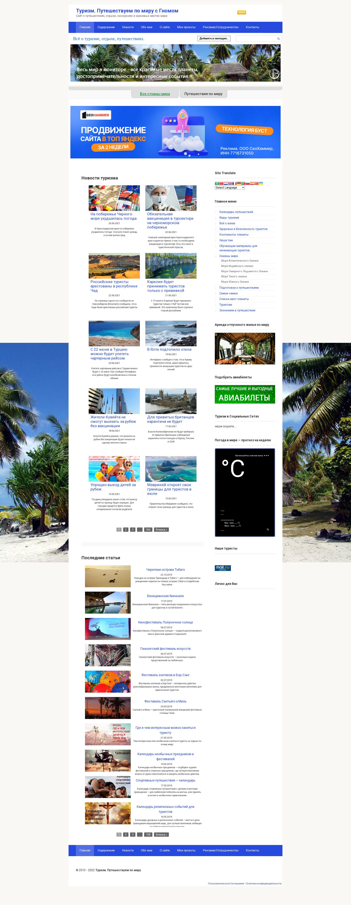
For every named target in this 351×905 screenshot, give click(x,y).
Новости (128, 27)
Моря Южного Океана (235, 281)
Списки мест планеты (234, 299)
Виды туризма (229, 217)
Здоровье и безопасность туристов (243, 229)
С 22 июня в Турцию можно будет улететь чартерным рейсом (109, 353)
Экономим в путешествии (237, 310)
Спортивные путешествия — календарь (165, 780)
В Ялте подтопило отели (169, 349)
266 (148, 529)
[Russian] (248, 183)
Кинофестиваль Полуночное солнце (165, 622)
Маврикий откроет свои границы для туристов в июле (169, 489)
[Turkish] (256, 183)
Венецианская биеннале (165, 596)
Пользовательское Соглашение (226, 883)
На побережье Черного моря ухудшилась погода (113, 216)
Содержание (106, 27)
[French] (234, 183)
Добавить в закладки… (214, 38)
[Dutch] (226, 183)
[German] (239, 183)
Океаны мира (228, 256)
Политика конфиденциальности (264, 883)
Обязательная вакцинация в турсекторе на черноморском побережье (170, 220)
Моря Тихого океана (234, 276)
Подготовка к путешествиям (239, 287)
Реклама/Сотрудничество (221, 27)
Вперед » (161, 529)
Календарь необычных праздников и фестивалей (165, 756)
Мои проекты (186, 27)
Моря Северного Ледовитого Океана (244, 271)
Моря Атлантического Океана (239, 260)
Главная (85, 850)
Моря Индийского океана (237, 266)
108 (148, 834)
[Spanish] (252, 183)
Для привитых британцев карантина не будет (170, 419)
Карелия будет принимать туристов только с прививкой (166, 286)
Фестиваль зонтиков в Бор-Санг (165, 675)
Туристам (225, 304)
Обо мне (146, 27)
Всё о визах (227, 223)
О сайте (165, 27)
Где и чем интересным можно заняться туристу (165, 730)
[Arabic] (217, 183)
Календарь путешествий (236, 212)
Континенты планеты (234, 234)
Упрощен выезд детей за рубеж (113, 487)
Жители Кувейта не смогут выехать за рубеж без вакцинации (113, 421)
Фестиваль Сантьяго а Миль (165, 701)
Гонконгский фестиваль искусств (165, 649)
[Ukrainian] (261, 183)
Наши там (226, 240)
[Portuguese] (243, 183)
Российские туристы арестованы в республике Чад (113, 286)
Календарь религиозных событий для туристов (165, 809)
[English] (230, 183)
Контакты (252, 27)
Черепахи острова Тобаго (165, 570)
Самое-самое (228, 293)
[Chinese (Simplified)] (221, 183)
